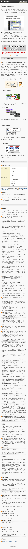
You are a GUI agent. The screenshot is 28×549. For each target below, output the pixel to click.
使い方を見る (15, 55)
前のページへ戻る (23, 1)
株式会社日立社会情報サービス (9, 541)
